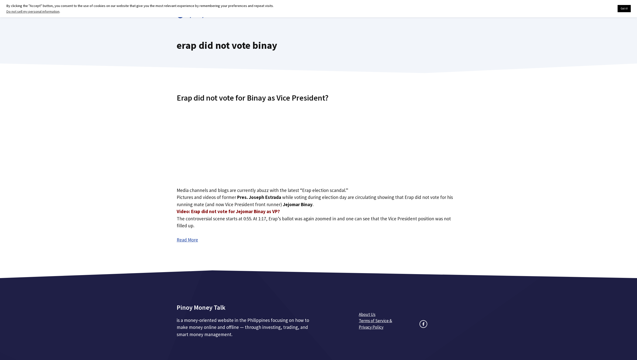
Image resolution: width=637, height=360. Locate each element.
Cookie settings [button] (602, 8)
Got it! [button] (624, 8)
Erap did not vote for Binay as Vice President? (252, 98)
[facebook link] (423, 324)
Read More (187, 240)
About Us (367, 314)
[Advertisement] (318, 143)
